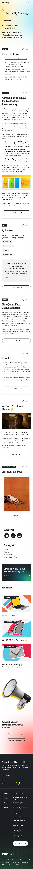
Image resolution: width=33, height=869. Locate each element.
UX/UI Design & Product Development (20, 808)
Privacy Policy (15, 862)
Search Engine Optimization (17, 831)
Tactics (6, 552)
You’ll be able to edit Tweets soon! (16, 59)
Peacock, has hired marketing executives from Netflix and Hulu (17, 72)
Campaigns (8, 555)
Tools (6, 550)
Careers (6, 807)
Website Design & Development (18, 803)
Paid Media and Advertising (17, 813)
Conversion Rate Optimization (18, 836)
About (6, 793)
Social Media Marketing (19, 817)
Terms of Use (25, 862)
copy (22, 329)
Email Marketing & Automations (18, 826)
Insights (6, 803)
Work (5, 798)
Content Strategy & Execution (19, 821)
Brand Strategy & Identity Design (20, 798)
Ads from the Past (10, 557)
